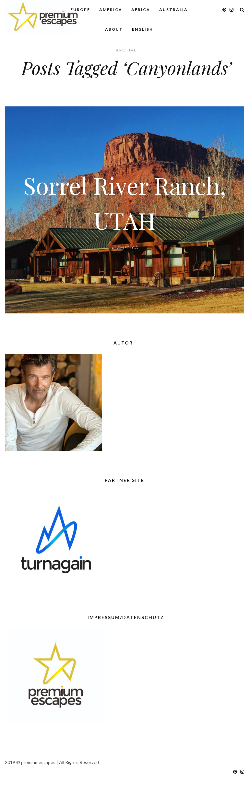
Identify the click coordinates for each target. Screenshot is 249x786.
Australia (173, 9)
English (142, 29)
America (110, 9)
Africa (140, 9)
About (114, 29)
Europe (80, 9)
